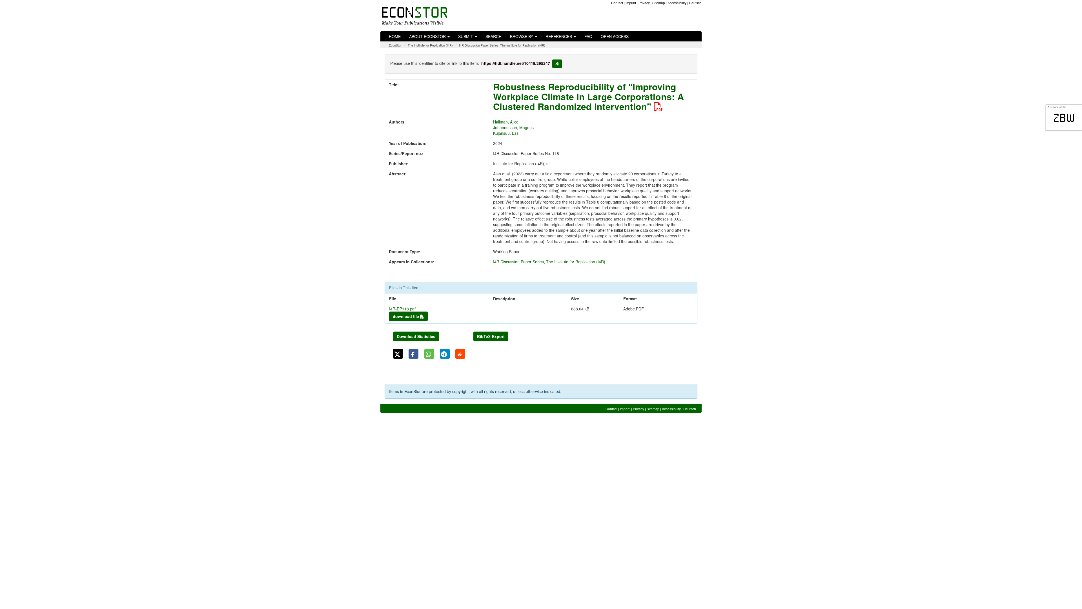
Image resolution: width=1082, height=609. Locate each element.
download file (406, 316)
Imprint (631, 2)
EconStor (395, 45)
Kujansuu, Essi (506, 133)
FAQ (588, 36)
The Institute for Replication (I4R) (430, 45)
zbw (1064, 118)
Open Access (615, 36)
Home (395, 36)
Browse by (522, 36)
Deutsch (695, 2)
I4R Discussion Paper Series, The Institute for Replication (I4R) (502, 45)
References (559, 36)
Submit (466, 36)
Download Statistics (416, 336)
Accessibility (677, 2)
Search (493, 36)
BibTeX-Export (491, 336)
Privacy (644, 2)
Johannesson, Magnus (513, 127)
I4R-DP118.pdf (402, 309)
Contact (617, 2)
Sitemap (658, 2)
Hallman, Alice (505, 122)
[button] (398, 354)
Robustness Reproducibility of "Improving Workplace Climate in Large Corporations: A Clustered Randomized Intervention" (588, 96)
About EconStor (428, 36)
